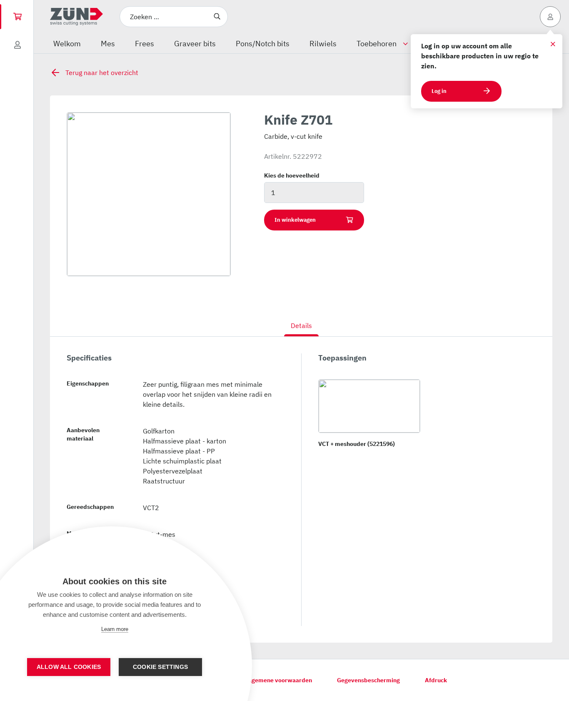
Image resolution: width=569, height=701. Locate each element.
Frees (144, 43)
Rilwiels (323, 43)
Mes (108, 43)
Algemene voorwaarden (279, 680)
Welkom (67, 43)
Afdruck (436, 680)
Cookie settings (160, 667)
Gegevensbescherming (368, 680)
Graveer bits (195, 43)
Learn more (114, 629)
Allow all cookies (69, 667)
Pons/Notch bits (262, 43)
